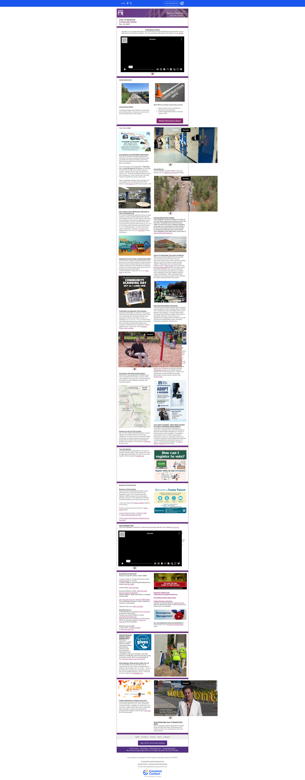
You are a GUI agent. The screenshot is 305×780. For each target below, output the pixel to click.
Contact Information (169, 749)
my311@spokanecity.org (151, 767)
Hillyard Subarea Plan (161, 267)
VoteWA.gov (140, 456)
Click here (141, 230)
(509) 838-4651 (124, 581)
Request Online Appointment (128, 593)
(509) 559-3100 (142, 591)
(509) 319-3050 (135, 628)
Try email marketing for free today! (152, 776)
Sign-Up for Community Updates (152, 743)
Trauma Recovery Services (163, 601)
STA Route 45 (130, 184)
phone (156, 443)
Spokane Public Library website (133, 327)
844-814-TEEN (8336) (143, 599)
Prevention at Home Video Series (165, 598)
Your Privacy (144, 749)
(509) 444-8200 (134, 588)
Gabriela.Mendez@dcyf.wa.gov (131, 515)
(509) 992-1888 (129, 584)
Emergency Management (175, 624)
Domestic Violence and (161, 592)
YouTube (152, 737)
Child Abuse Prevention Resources (166, 594)
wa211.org (142, 620)
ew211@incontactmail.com (128, 617)
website (180, 33)
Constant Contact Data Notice (157, 764)
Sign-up (121, 622)
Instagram (166, 737)
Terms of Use (134, 749)
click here (176, 527)
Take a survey (169, 265)
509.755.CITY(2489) (171, 750)
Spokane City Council (171, 172)
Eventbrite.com (138, 673)
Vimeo (159, 737)
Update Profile (142, 764)
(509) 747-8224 (179, 603)
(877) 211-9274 (145, 611)
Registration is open (160, 370)
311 (148, 750)
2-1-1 (136, 611)
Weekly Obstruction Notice (170, 121)
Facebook (144, 737)
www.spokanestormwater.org (163, 233)
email (179, 442)
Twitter (137, 737)
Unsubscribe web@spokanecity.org (152, 761)
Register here (158, 377)
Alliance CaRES (138, 503)
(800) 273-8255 (138, 606)
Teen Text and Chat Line (127, 599)
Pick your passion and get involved (133, 659)
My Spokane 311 (155, 749)
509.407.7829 (142, 513)
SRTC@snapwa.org (127, 629)
